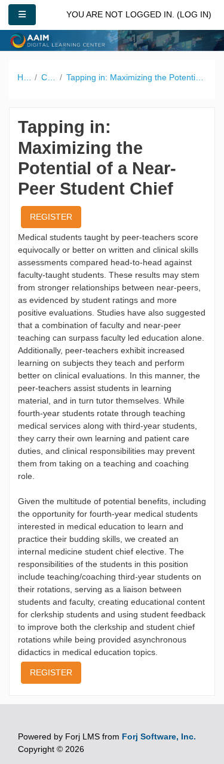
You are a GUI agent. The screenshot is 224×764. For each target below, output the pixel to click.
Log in (194, 14)
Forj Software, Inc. (159, 736)
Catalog (48, 77)
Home (23, 77)
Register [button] (51, 217)
